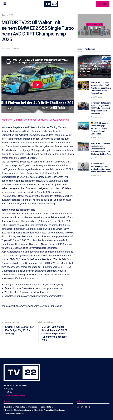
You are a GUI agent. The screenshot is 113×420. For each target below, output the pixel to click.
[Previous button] (82, 33)
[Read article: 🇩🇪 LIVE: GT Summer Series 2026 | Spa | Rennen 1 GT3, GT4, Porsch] (83, 126)
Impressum (32, 407)
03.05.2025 (6, 49)
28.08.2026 (97, 117)
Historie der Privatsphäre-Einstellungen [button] (49, 410)
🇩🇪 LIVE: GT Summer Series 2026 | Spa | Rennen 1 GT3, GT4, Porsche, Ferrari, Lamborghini (100, 128)
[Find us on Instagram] (78, 406)
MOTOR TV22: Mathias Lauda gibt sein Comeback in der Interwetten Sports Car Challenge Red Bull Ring (100, 148)
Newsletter (8, 407)
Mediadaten (20, 407)
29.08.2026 (86, 75)
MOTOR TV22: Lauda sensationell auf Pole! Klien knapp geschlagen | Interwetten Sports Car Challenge (101, 87)
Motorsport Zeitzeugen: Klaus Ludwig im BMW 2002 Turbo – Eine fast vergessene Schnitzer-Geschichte (101, 108)
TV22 (104, 4)
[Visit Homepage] (51, 4)
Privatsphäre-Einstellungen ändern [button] (17, 410)
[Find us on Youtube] (86, 406)
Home (3, 15)
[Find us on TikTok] (82, 406)
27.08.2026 (97, 175)
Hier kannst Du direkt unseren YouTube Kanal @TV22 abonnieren (35, 119)
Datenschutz (46, 407)
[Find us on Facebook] (89, 406)
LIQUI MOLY (94, 28)
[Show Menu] (5, 4)
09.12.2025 (95, 34)
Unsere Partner (94, 24)
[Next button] (106, 33)
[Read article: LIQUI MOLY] (94, 26)
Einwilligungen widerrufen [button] (14, 414)
